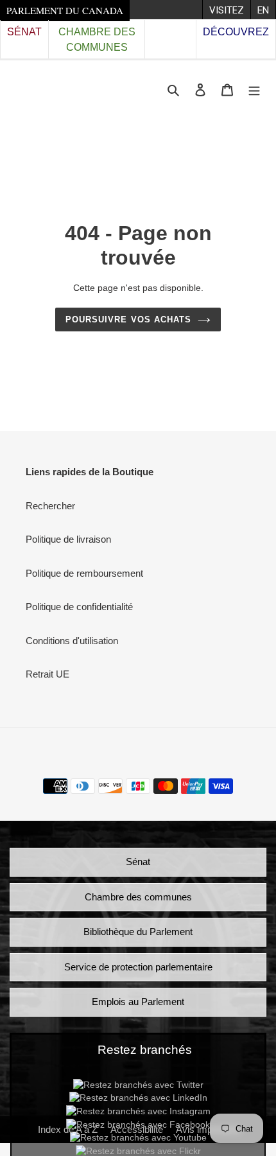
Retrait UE (47, 674)
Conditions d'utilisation (72, 640)
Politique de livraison (68, 539)
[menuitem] (226, 9)
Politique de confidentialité (79, 606)
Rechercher (50, 505)
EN (263, 10)
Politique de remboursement (84, 573)
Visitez (226, 10)
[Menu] (254, 89)
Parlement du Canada (64, 10)
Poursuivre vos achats (128, 319)
